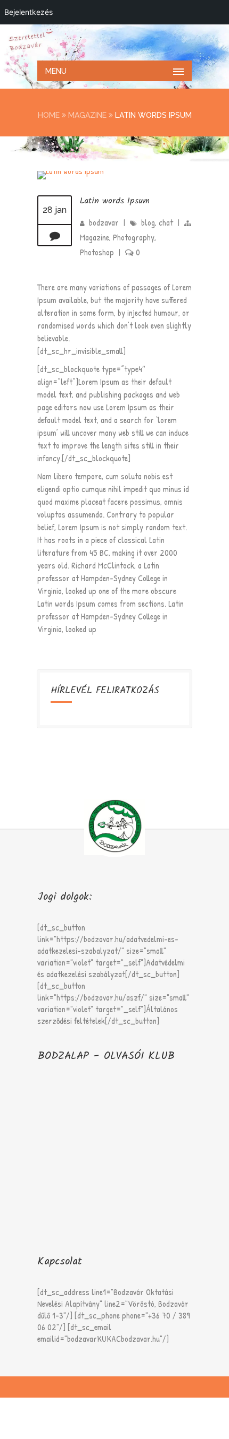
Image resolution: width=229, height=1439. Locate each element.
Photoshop (97, 252)
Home (49, 115)
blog (148, 222)
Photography (133, 237)
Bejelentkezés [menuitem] (28, 11)
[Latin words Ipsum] (70, 171)
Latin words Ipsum (115, 201)
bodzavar (104, 222)
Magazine (87, 115)
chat (166, 222)
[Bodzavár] (114, 41)
